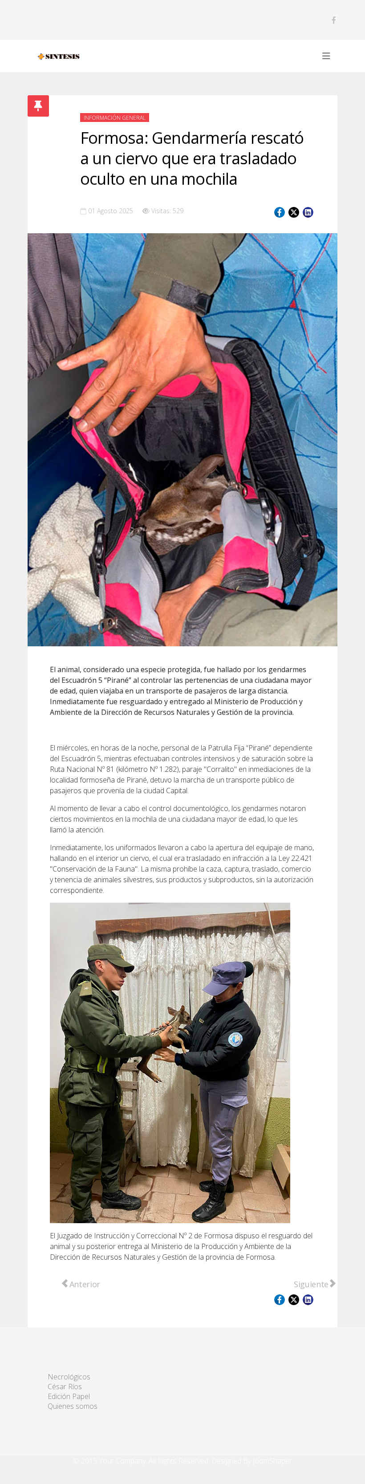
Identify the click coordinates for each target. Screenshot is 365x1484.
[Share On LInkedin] (308, 212)
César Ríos (65, 1386)
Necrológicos (69, 1377)
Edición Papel (69, 1396)
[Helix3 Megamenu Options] (326, 56)
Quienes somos (72, 1406)
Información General (115, 118)
